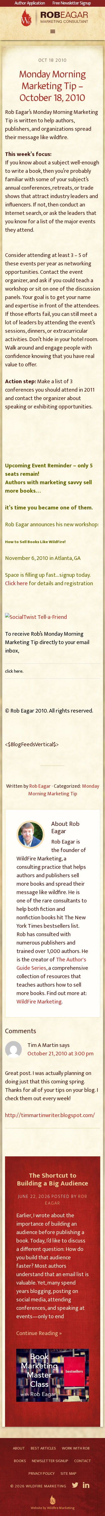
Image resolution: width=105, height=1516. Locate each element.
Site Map (68, 1473)
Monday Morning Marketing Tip (63, 790)
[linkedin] (86, 1486)
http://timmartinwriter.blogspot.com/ (50, 1115)
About (19, 1448)
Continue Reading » (39, 1333)
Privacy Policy (42, 1473)
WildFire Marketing (39, 1002)
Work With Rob (76, 1448)
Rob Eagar (52, 17)
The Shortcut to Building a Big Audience (52, 1179)
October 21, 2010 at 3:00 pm (60, 1053)
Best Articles (43, 1448)
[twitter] (75, 1486)
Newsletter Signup (50, 1461)
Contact (82, 1461)
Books (20, 1461)
